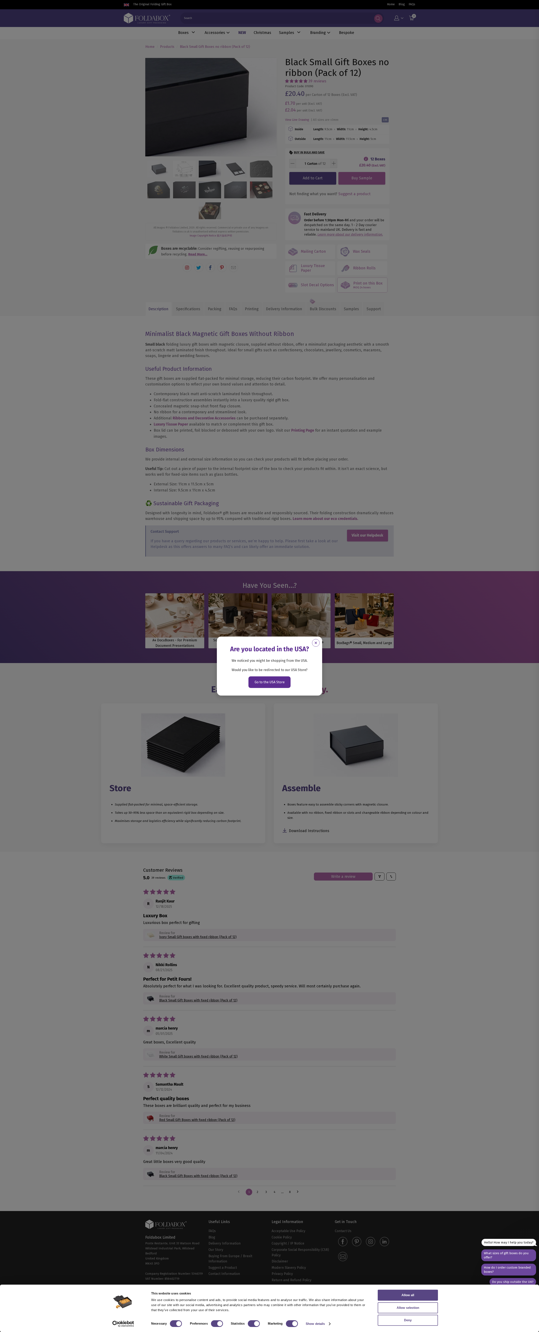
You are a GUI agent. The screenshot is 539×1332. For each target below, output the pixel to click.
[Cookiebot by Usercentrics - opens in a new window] (123, 1324)
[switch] (217, 1323)
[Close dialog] (316, 643)
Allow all (408, 1295)
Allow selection (408, 1307)
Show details (315, 1323)
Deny (408, 1320)
